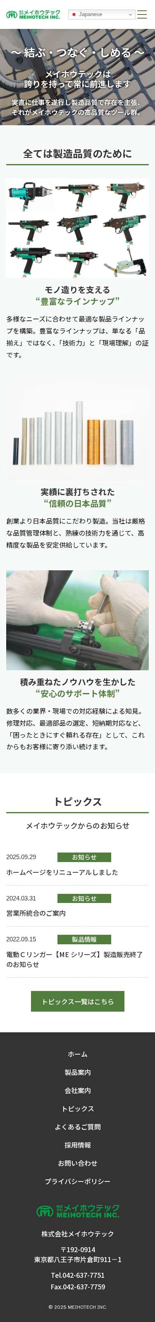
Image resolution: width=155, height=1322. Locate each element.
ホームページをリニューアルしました (62, 872)
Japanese (89, 14)
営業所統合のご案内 (36, 913)
